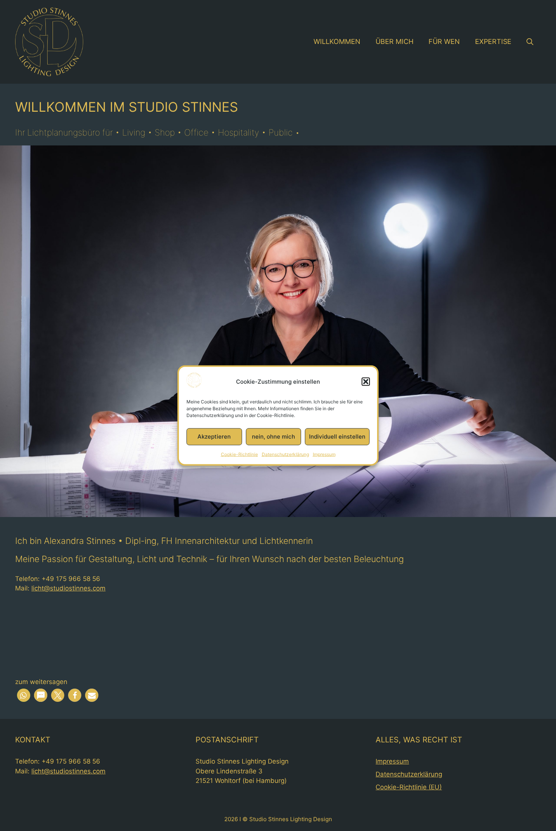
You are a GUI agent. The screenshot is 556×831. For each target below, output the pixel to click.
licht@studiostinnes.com (68, 588)
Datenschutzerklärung (285, 454)
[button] (366, 381)
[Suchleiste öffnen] (530, 41)
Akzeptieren (214, 436)
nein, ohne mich (273, 436)
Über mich (394, 41)
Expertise (493, 41)
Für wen (444, 41)
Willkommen (337, 41)
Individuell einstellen (337, 436)
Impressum (324, 454)
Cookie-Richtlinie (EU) (409, 787)
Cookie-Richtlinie (239, 454)
